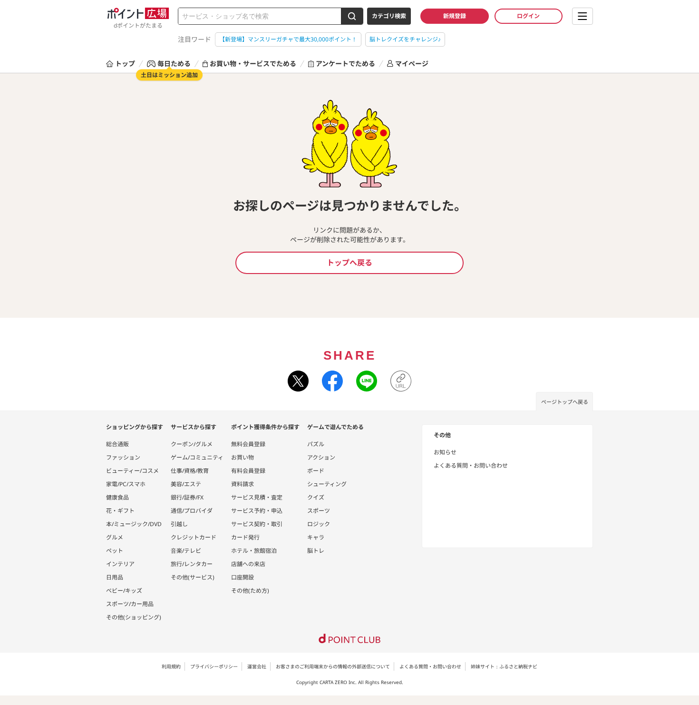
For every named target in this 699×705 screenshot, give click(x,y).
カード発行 (245, 537)
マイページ (411, 63)
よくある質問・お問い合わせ (471, 465)
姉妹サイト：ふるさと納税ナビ (504, 666)
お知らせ (445, 452)
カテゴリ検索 (389, 16)
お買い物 (242, 457)
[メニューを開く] (582, 16)
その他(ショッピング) (133, 617)
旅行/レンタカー (192, 564)
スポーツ (318, 511)
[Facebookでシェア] (332, 381)
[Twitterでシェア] (298, 381)
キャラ (315, 537)
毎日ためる (174, 63)
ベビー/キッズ (124, 591)
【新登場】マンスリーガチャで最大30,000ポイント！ (288, 39)
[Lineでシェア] (366, 381)
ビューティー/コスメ (132, 471)
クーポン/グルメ (192, 444)
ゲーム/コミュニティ (197, 457)
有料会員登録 (248, 471)
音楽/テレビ (186, 551)
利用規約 (171, 666)
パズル (315, 444)
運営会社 (256, 666)
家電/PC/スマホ (126, 484)
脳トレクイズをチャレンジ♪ (405, 39)
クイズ (315, 497)
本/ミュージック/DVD (134, 524)
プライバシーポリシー (214, 666)
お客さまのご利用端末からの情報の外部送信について (333, 666)
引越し (179, 524)
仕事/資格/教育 (190, 471)
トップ (125, 63)
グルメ (114, 537)
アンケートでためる (345, 63)
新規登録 (454, 16)
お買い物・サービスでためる (253, 63)
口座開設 (242, 577)
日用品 (114, 577)
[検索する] (352, 16)
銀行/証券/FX (187, 497)
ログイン (528, 16)
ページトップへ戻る (564, 401)
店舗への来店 (248, 564)
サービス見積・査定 (256, 497)
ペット (114, 551)
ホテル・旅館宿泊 (254, 551)
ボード (315, 471)
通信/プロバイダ (192, 511)
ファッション (123, 457)
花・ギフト (120, 511)
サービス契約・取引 (256, 524)
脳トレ (315, 551)
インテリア (120, 564)
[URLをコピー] (400, 381)
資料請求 (242, 484)
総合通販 (117, 444)
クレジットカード (193, 537)
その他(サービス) (192, 577)
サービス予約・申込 (256, 511)
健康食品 (117, 497)
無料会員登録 (248, 444)
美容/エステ (186, 484)
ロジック (318, 524)
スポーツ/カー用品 (130, 604)
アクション (321, 457)
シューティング (327, 484)
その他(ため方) (250, 591)
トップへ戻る (349, 262)
